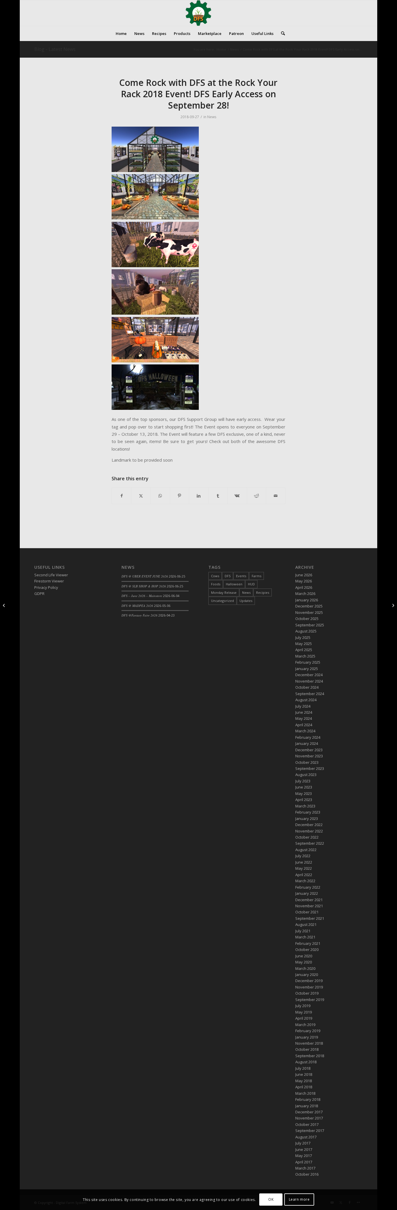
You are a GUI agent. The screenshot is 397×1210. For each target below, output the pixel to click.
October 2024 (307, 687)
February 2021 (307, 943)
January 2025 (306, 668)
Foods (215, 584)
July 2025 (302, 637)
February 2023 (307, 812)
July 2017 (302, 1143)
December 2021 (309, 899)
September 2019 (309, 999)
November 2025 (309, 612)
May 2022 (303, 868)
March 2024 (305, 731)
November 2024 (309, 681)
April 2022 (303, 874)
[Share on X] (140, 496)
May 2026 (303, 581)
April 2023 (303, 799)
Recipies (262, 592)
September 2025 (309, 625)
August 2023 (305, 774)
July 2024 (302, 706)
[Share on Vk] (237, 496)
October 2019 (307, 993)
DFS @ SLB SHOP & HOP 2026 (143, 586)
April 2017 (303, 1162)
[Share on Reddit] (256, 496)
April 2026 (303, 587)
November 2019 (309, 987)
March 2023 (305, 806)
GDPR (39, 593)
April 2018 (303, 1086)
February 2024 (307, 737)
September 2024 (309, 693)
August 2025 (305, 631)
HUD (251, 584)
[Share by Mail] (275, 496)
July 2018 (302, 1068)
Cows (215, 576)
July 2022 (302, 855)
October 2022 (307, 837)
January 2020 (306, 974)
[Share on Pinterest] (179, 496)
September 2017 (309, 1130)
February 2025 (307, 662)
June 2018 (303, 1074)
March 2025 (305, 656)
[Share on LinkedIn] (198, 496)
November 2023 (309, 756)
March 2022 (305, 880)
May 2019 (303, 1012)
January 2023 (306, 818)
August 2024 (305, 699)
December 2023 (309, 749)
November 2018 (309, 1043)
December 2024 (309, 674)
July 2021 (302, 930)
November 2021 (309, 905)
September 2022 (309, 843)
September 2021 (309, 918)
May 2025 (303, 643)
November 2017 (309, 1118)
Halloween (234, 584)
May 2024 (303, 718)
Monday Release (224, 592)
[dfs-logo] (198, 13)
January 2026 (306, 600)
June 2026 (303, 574)
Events (241, 576)
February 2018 (307, 1099)
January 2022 (306, 893)
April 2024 (303, 724)
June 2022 (303, 862)
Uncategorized (222, 600)
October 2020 (307, 949)
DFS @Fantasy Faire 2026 (139, 615)
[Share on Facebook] (121, 496)
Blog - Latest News (55, 49)
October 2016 (307, 1174)
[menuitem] (121, 33)
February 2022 (307, 887)
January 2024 (306, 743)
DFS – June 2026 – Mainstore (141, 596)
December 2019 (309, 980)
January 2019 (306, 1037)
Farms (256, 576)
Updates (245, 600)
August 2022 (305, 849)
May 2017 (303, 1155)
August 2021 (305, 924)
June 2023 (303, 787)
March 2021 (305, 937)
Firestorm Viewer (49, 581)
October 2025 (307, 618)
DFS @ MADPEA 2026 (137, 605)
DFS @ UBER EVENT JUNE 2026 (144, 576)
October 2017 (307, 1124)
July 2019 (302, 1005)
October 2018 (307, 1049)
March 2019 (305, 1024)
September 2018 (309, 1055)
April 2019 (303, 1018)
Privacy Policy (46, 587)
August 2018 (305, 1061)
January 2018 (306, 1105)
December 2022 (309, 824)
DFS (227, 576)
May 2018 (303, 1080)
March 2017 (305, 1168)
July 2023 (302, 781)
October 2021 (307, 912)
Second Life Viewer (51, 574)
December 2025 (309, 606)
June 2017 (303, 1149)
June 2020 (303, 956)
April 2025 (303, 649)
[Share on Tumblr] (217, 496)
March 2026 (305, 593)
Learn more (299, 1199)
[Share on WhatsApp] (160, 496)
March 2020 (305, 968)
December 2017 (309, 1112)
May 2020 (303, 962)
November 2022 (309, 831)
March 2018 (305, 1093)
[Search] (281, 33)
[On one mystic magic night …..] (4, 605)
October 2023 (307, 762)
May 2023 (303, 793)
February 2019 (307, 1030)
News (211, 116)
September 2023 (309, 768)
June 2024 (303, 712)
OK (270, 1199)
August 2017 (305, 1137)
